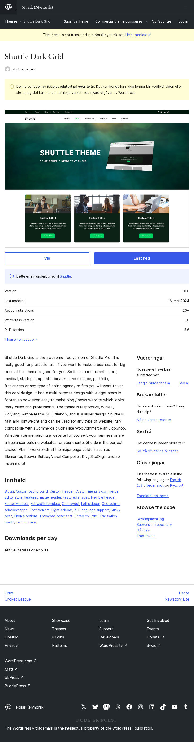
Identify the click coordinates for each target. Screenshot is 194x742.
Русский (176, 485)
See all (184, 383)
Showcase (61, 620)
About (10, 620)
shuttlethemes (24, 69)
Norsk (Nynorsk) (30, 707)
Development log (150, 519)
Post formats (39, 510)
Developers (109, 637)
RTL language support (91, 510)
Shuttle (65, 276)
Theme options (26, 516)
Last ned (142, 258)
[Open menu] (186, 7)
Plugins (58, 637)
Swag (154, 645)
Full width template (45, 504)
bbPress (14, 677)
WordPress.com (21, 661)
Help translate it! (138, 35)
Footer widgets (17, 504)
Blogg (9, 491)
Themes (11, 21)
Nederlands (155, 485)
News (10, 628)
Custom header (62, 491)
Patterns (59, 645)
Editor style (13, 497)
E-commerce (109, 491)
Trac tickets (146, 536)
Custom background (32, 491)
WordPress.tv (113, 645)
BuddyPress (18, 686)
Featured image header (42, 497)
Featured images (76, 497)
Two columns (26, 522)
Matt (11, 669)
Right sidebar (61, 510)
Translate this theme (153, 496)
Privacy (11, 645)
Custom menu (86, 491)
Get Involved (158, 620)
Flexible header (103, 497)
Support (106, 628)
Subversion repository (154, 524)
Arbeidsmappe (16, 510)
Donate (155, 637)
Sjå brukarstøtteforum (154, 420)
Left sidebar (90, 504)
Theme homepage (19, 339)
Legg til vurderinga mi (154, 383)
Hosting (11, 637)
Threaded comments (56, 516)
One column (111, 504)
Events (153, 628)
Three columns (86, 516)
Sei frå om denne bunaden (158, 451)
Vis (47, 258)
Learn (104, 620)
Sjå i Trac (144, 530)
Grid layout (70, 504)
